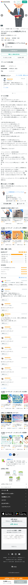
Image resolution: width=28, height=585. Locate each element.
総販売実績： (8, 46)
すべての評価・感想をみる (22, 75)
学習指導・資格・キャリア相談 (12, 28)
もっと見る (6, 87)
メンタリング (11, 71)
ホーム (2, 28)
